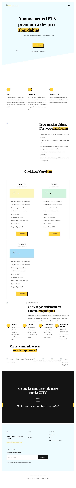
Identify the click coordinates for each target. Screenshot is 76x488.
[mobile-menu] (68, 5)
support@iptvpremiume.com (14, 442)
